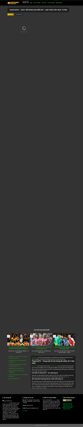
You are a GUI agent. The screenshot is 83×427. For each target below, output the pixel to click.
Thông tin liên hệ (67, 408)
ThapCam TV (6, 402)
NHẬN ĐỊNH (59, 2)
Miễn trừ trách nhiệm (67, 407)
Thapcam (54, 400)
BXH (31, 2)
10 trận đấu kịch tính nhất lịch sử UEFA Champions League (64, 348)
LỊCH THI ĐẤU (36, 2)
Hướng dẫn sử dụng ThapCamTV (16, 368)
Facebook (25, 410)
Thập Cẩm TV (35, 357)
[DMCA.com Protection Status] (67, 400)
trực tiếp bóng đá (54, 365)
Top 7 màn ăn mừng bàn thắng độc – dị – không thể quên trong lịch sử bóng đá (18, 348)
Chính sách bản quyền (68, 406)
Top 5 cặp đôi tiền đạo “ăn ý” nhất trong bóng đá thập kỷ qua (41, 348)
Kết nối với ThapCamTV (14, 378)
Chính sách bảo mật (67, 403)
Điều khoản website (67, 404)
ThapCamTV (34, 365)
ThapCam (67, 377)
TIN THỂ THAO (51, 2)
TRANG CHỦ (25, 2)
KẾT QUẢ (44, 2)
